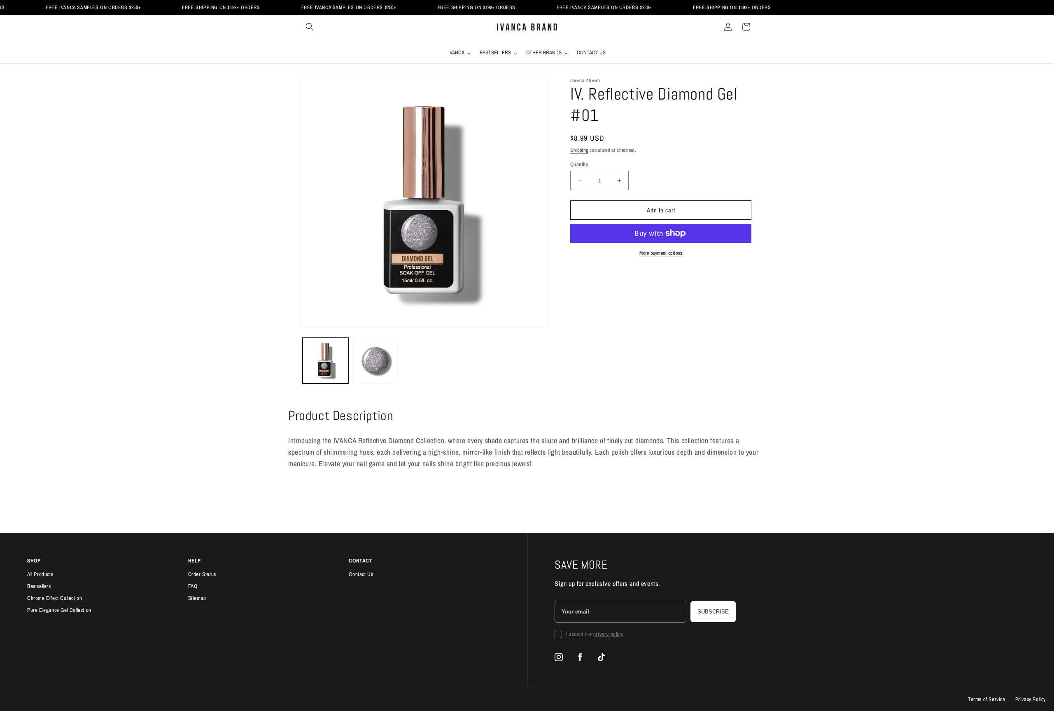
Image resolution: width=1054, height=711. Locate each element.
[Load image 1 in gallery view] (325, 360)
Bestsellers (39, 586)
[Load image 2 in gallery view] (375, 360)
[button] (310, 27)
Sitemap (197, 598)
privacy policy (608, 634)
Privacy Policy (1030, 699)
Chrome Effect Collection (54, 598)
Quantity (579, 164)
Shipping (579, 150)
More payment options (660, 253)
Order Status (202, 574)
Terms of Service (986, 699)
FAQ (193, 586)
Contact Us (361, 574)
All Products (40, 574)
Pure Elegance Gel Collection (59, 609)
